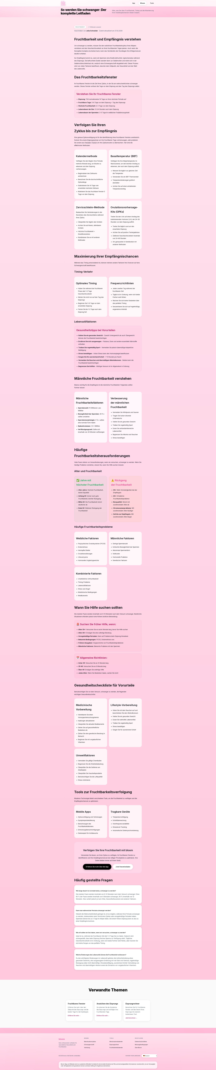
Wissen (142, 3)
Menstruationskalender (116, 1041)
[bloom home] (63, 3)
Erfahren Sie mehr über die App (97, 867)
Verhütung (87, 1047)
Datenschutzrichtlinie (141, 1041)
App (133, 3)
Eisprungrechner (92, 140)
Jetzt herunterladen (123, 867)
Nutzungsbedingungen (141, 1044)
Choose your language (132, 1055)
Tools (152, 3)
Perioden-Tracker (91, 143)
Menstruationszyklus (90, 1041)
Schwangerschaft (89, 1044)
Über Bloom (138, 1047)
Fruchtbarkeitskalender (116, 1047)
